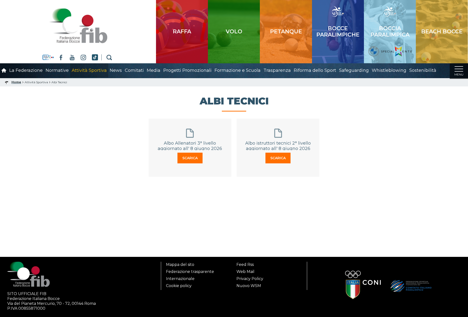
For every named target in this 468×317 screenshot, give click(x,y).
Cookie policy (179, 285)
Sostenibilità (422, 70)
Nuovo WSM (248, 285)
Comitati (134, 70)
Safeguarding (354, 70)
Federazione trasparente (190, 271)
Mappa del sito (180, 264)
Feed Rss (245, 264)
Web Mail (245, 271)
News (116, 70)
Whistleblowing (389, 70)
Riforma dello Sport (315, 70)
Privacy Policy (249, 278)
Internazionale (180, 278)
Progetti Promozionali (187, 70)
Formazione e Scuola (237, 70)
